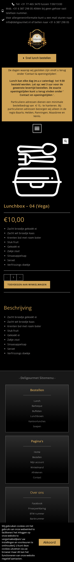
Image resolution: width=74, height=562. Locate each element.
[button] (37, 128)
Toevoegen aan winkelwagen (27, 284)
